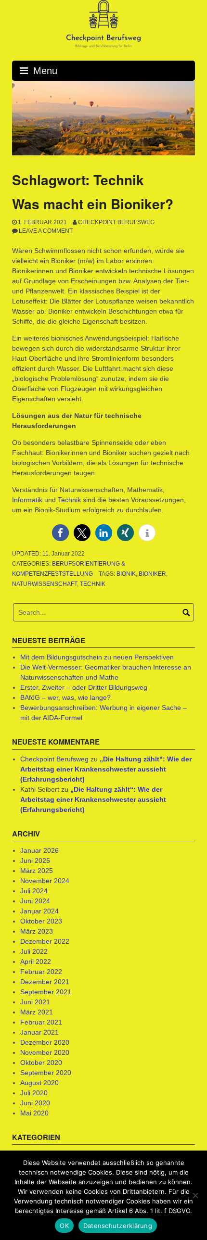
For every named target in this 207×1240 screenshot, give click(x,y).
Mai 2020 (34, 1113)
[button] (60, 532)
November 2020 (44, 1052)
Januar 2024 (39, 911)
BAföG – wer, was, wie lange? (65, 697)
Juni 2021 (35, 1002)
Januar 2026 (39, 850)
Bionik (126, 573)
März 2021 (36, 1012)
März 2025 (36, 870)
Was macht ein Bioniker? (92, 204)
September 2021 (45, 992)
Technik (69, 500)
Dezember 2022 (44, 941)
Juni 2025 (35, 860)
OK (64, 1225)
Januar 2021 (39, 1032)
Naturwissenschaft (44, 584)
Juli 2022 (34, 951)
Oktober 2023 (41, 921)
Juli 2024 (34, 891)
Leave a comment (46, 231)
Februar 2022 (41, 971)
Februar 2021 (41, 1022)
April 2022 (35, 961)
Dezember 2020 (44, 1042)
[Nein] (195, 1195)
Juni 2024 (35, 901)
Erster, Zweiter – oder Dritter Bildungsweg (83, 687)
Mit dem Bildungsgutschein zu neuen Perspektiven (97, 657)
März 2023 (36, 931)
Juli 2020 (34, 1093)
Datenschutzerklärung (117, 1225)
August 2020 (39, 1083)
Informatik (27, 500)
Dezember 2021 (44, 982)
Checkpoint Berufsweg (116, 222)
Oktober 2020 (41, 1062)
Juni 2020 (35, 1103)
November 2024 (44, 881)
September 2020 (45, 1072)
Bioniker (152, 573)
